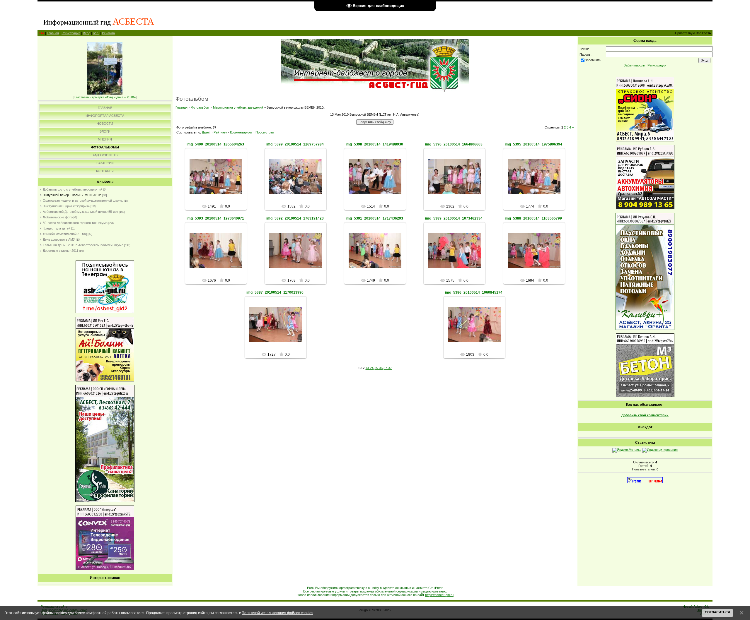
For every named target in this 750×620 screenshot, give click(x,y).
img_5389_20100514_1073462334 (454, 218)
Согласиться (717, 612)
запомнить (593, 60)
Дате (205, 132)
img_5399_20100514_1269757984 (295, 144)
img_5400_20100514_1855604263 (215, 144)
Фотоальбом (200, 107)
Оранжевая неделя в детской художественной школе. (83, 200)
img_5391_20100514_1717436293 (374, 218)
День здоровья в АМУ (59, 239)
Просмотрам (265, 132)
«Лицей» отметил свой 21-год (65, 234)
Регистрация (71, 33)
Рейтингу (220, 132)
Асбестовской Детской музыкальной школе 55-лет (80, 211)
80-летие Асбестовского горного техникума (75, 223)
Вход (86, 33)
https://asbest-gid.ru (439, 595)
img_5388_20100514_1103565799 (533, 218)
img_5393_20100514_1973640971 (215, 218)
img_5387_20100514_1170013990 (275, 292)
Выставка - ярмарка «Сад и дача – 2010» (105, 97)
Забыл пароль (634, 65)
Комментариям (241, 132)
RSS (96, 33)
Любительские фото (58, 217)
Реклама (108, 33)
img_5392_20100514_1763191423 (295, 218)
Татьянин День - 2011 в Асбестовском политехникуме (83, 245)
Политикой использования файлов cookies (277, 613)
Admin (219, 181)
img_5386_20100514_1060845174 (473, 292)
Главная (53, 33)
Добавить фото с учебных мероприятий (72, 189)
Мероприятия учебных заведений (238, 107)
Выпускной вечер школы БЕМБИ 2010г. (72, 195)
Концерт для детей (56, 228)
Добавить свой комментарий (645, 415)
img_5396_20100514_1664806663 (454, 144)
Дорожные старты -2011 (60, 250)
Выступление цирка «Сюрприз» (66, 206)
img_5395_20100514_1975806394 (533, 144)
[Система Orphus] (645, 482)
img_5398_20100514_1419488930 (374, 144)
